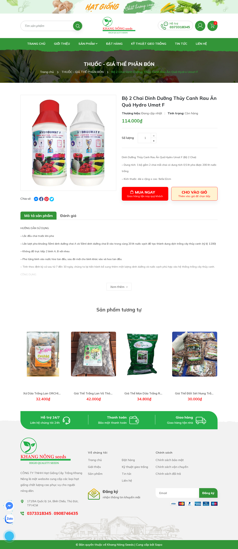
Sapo (158, 544)
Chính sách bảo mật (170, 460)
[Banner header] (119, 6)
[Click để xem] (68, 143)
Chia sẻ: (25, 198)
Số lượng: (128, 138)
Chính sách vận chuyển (172, 467)
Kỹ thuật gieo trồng (148, 43)
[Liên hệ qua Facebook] (9, 506)
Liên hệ (201, 43)
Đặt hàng (114, 43)
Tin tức (181, 43)
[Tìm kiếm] (77, 25)
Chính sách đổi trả (168, 474)
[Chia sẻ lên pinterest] (46, 198)
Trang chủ (36, 43)
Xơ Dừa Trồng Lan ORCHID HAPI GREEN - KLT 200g (59, 393)
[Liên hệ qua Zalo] (9, 519)
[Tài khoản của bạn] (200, 25)
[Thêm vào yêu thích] (56, 355)
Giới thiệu (62, 43)
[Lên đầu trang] (231, 538)
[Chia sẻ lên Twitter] (51, 199)
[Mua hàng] (43, 355)
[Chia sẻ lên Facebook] (36, 198)
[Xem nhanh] (30, 355)
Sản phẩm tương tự (119, 310)
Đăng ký (208, 493)
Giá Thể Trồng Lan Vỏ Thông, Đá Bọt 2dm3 (104, 393)
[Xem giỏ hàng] (212, 25)
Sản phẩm (86, 43)
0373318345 (180, 27)
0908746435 (66, 513)
